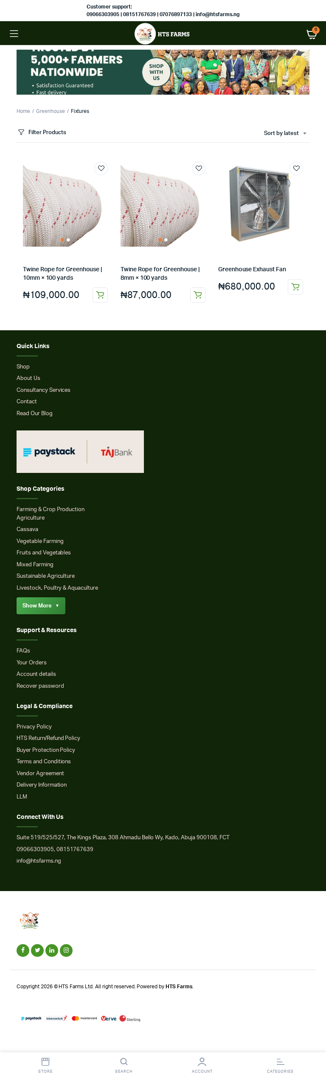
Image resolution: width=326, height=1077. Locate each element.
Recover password (40, 686)
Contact (27, 402)
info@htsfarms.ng (39, 861)
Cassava (27, 529)
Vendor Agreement (40, 773)
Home (23, 111)
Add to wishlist (101, 168)
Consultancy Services (43, 390)
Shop (23, 367)
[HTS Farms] (163, 33)
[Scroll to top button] (312, 1043)
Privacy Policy (34, 727)
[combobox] (285, 134)
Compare (105, 184)
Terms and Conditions (44, 762)
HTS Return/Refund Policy (48, 738)
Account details (36, 674)
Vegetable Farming (40, 541)
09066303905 (35, 849)
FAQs (23, 651)
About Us (28, 378)
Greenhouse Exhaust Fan (252, 270)
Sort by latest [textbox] (281, 133)
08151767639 (75, 849)
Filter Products (47, 132)
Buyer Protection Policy (46, 750)
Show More (40, 606)
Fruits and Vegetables (44, 553)
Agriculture (31, 518)
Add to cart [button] (100, 295)
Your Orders (32, 663)
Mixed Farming (35, 565)
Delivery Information (42, 785)
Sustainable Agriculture (46, 576)
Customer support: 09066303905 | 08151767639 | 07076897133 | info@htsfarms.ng (163, 10)
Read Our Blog (35, 413)
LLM (22, 797)
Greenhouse (50, 111)
